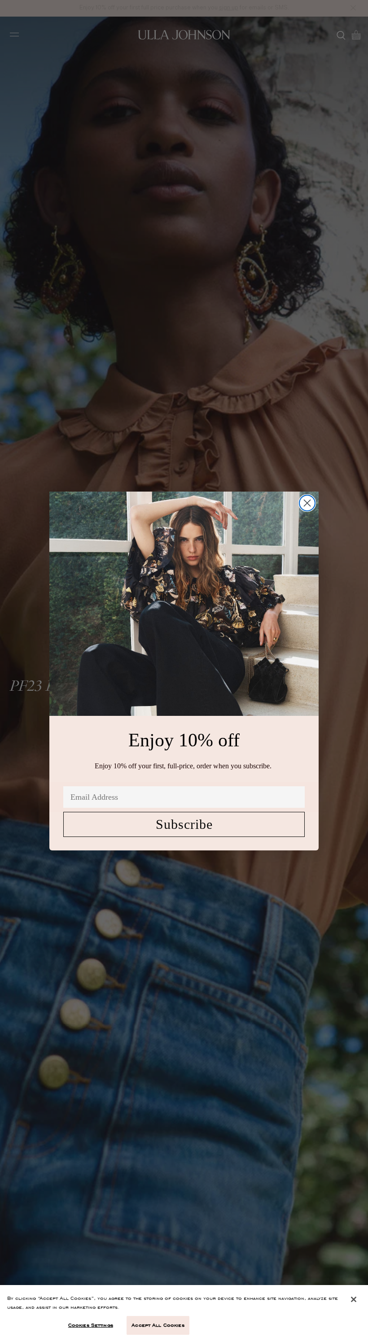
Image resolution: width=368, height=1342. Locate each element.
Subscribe (184, 824)
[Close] (354, 1299)
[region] (184, 1313)
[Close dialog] (307, 503)
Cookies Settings (90, 1325)
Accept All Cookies (157, 1325)
